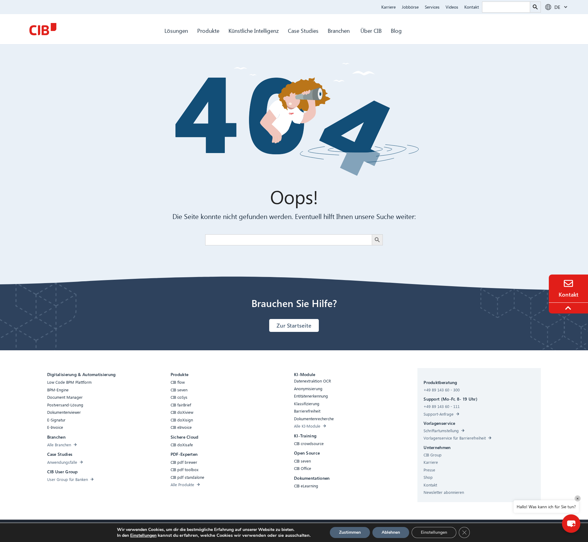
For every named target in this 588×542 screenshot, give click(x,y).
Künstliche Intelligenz (253, 30)
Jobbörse (410, 7)
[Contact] (568, 283)
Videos (452, 7)
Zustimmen (350, 532)
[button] (571, 523)
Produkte (208, 30)
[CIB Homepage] (42, 29)
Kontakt (471, 7)
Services (432, 7)
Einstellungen (143, 535)
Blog (396, 30)
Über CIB (371, 30)
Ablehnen (391, 532)
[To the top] (569, 308)
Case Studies (303, 30)
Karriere (388, 7)
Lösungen (176, 30)
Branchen (339, 30)
